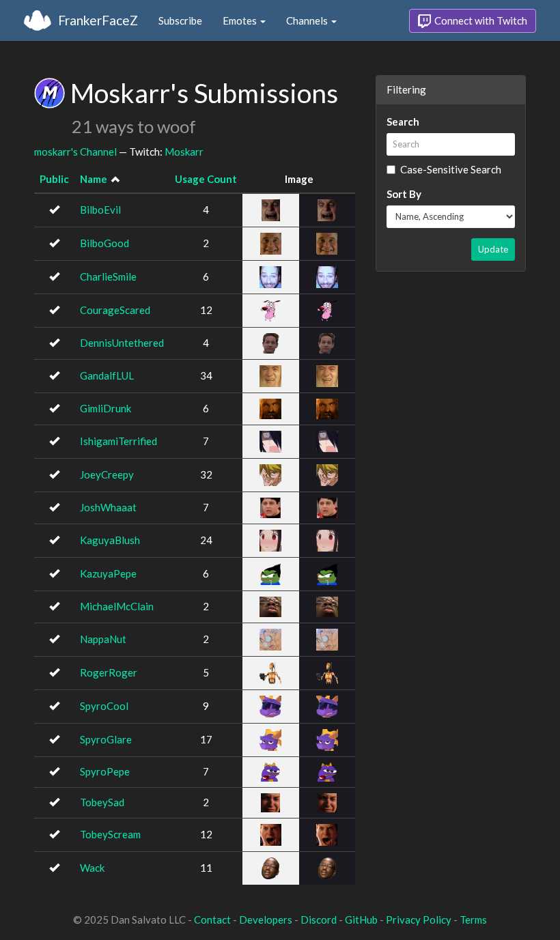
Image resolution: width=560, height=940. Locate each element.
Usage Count (206, 179)
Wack (92, 867)
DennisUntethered (122, 343)
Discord (318, 919)
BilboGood (104, 243)
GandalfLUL (107, 375)
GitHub (361, 919)
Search (403, 121)
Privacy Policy (418, 919)
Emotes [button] (241, 20)
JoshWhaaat (108, 507)
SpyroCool (104, 706)
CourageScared (115, 310)
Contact (212, 919)
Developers (265, 919)
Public (54, 179)
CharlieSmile (108, 276)
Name (93, 179)
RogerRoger (108, 672)
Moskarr (184, 151)
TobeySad (102, 802)
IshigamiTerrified (118, 441)
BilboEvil (100, 209)
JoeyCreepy (107, 474)
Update (493, 249)
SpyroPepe (105, 771)
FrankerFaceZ (98, 20)
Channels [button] (308, 20)
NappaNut (103, 639)
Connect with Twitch (479, 20)
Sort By (404, 194)
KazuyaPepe (108, 573)
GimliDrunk (105, 408)
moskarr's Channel (75, 151)
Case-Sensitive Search (450, 169)
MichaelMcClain (117, 606)
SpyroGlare (106, 739)
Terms (473, 919)
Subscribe (180, 20)
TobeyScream (110, 834)
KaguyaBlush (110, 540)
